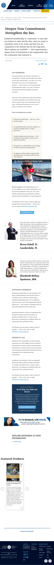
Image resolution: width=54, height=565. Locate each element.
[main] (27, 270)
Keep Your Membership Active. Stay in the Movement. (35, 17)
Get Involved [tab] (39, 6)
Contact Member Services (27, 407)
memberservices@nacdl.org (28, 206)
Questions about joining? (27, 531)
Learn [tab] (13, 6)
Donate (17, 11)
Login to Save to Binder (42, 60)
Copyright (2, 557)
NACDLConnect (42, 546)
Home (2, 17)
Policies (11, 557)
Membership (17, 441)
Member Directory (41, 549)
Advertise (49, 546)
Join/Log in (45, 11)
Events (40, 557)
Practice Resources (49, 551)
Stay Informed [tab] (22, 6)
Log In (48, 557)
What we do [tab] (45, 5)
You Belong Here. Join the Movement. (13, 17)
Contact (15, 557)
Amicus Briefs (42, 552)
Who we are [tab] (51, 5)
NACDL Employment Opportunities (34, 548)
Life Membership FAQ (27, 212)
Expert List (41, 555)
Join (47, 555)
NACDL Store (8, 11)
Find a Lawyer (26, 11)
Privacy (7, 557)
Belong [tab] (30, 6)
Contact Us (37, 11)
